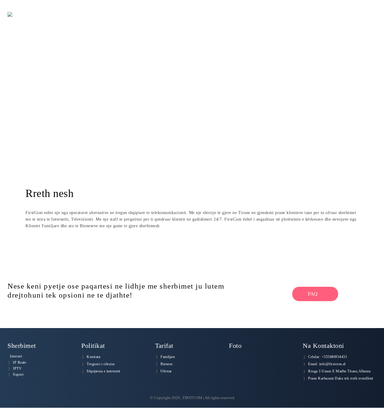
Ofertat (166, 371)
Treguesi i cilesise (101, 364)
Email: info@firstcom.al (327, 364)
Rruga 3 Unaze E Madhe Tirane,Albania (339, 371)
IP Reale (19, 362)
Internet (16, 356)
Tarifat (289, 21)
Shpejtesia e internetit (103, 371)
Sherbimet (258, 21)
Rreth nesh (223, 21)
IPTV (17, 368)
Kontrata (93, 357)
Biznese (166, 364)
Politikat (319, 21)
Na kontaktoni (358, 21)
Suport (18, 374)
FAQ (313, 294)
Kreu (194, 21)
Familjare (167, 357)
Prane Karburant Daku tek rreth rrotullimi (340, 378)
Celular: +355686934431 (327, 357)
